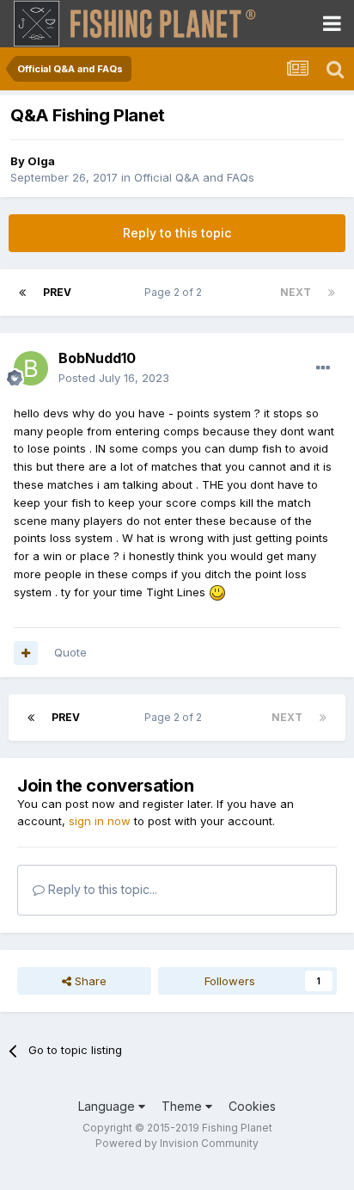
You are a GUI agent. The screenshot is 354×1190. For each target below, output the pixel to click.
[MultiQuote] (26, 653)
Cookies (252, 1106)
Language (108, 1106)
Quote (70, 652)
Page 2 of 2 (175, 292)
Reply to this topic (177, 232)
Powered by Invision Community (177, 1143)
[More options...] (323, 368)
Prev (57, 292)
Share (89, 981)
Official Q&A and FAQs (194, 177)
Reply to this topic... (101, 889)
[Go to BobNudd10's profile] (31, 368)
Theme (183, 1106)
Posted (113, 378)
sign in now (100, 821)
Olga (41, 161)
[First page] (22, 292)
